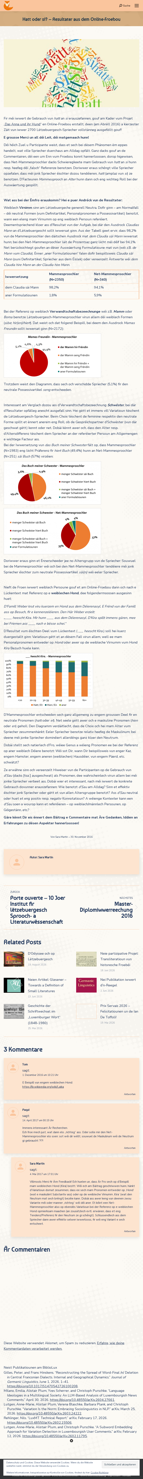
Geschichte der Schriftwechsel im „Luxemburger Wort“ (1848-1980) (44, 1014)
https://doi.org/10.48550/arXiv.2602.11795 (54, 1436)
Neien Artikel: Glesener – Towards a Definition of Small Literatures (47, 985)
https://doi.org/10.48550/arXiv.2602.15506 (39, 1422)
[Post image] (14, 959)
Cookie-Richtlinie (99, 1472)
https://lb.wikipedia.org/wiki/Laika (43, 1087)
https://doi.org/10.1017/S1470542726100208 (42, 1386)
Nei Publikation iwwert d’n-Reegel (118, 982)
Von (59, 837)
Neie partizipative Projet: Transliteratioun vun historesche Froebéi (119, 959)
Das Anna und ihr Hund (22, 124)
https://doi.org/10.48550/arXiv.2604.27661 (82, 1400)
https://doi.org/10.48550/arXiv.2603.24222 (49, 1413)
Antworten (130, 1094)
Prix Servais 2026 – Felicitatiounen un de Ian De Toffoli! (119, 1011)
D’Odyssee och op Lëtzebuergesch (41, 956)
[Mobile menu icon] (136, 5)
